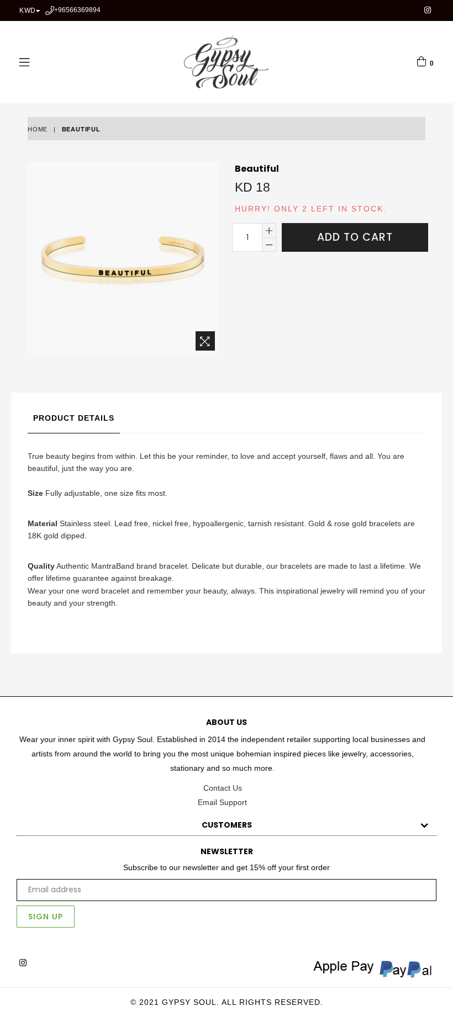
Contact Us (222, 787)
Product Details (73, 418)
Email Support (222, 802)
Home (38, 129)
